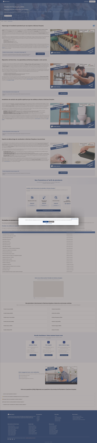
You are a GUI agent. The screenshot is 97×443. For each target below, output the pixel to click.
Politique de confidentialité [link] (49, 223)
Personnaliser (51, 221)
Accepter (45, 221)
